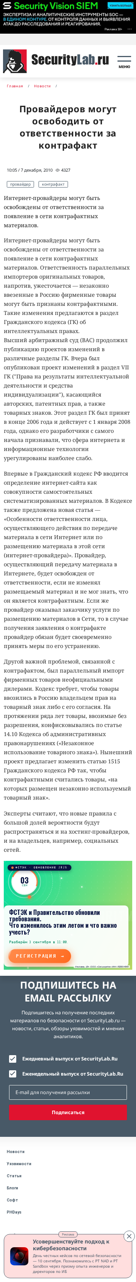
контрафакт (53, 184)
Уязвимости (19, 1163)
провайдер (20, 184)
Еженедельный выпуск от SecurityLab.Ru (72, 1073)
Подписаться (68, 1112)
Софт (12, 1200)
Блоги (12, 1188)
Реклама (68, 1234)
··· (129, 28)
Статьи (14, 1175)
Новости (16, 1151)
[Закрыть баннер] (129, 1236)
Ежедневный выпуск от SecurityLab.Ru (69, 1058)
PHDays (14, 1212)
